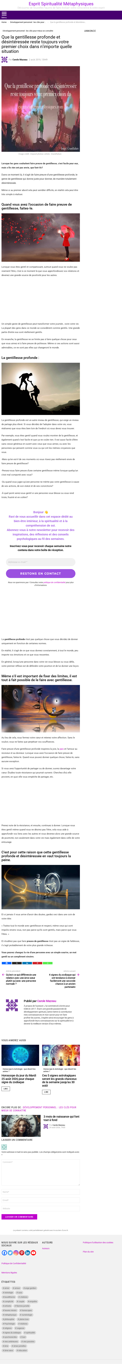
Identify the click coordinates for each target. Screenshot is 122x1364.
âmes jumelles (20, 1346)
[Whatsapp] (48, 963)
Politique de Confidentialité (13, 1263)
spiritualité (30, 1333)
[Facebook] (6, 963)
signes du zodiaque (12, 1333)
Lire (6, 1089)
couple (21, 1301)
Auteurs (45, 1248)
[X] (17, 963)
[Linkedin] (27, 963)
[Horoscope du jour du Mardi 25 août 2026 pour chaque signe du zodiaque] (20, 1055)
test (23, 1337)
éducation (22, 1350)
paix (62, 749)
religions (8, 1328)
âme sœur (8, 1350)
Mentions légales (9, 1272)
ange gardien (30, 1288)
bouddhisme (9, 1297)
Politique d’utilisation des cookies (98, 1242)
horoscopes (27, 1310)
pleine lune (24, 1319)
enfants (7, 1306)
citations (24, 1297)
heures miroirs (10, 1310)
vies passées (28, 1341)
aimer (6, 1288)
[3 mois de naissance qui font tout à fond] (21, 1126)
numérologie (27, 1315)
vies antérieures (11, 1341)
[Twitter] (10, 1252)
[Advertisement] (40, 301)
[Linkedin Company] (27, 1252)
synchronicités (10, 1337)
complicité (8, 1301)
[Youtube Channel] (33, 1252)
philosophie (9, 1319)
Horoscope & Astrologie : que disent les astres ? (19, 1070)
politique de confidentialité (54, 582)
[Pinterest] (37, 963)
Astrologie (8, 1292)
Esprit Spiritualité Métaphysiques (61, 3)
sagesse (20, 1328)
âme (6, 1346)
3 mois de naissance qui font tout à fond (61, 1118)
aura (20, 1292)
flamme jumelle (22, 1306)
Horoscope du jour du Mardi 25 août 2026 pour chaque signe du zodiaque (18, 1079)
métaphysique (10, 1315)
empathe (33, 1301)
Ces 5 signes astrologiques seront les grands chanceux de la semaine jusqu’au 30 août (59, 1080)
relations (23, 1324)
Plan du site (88, 1252)
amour (17, 1288)
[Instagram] (16, 1252)
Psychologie (9, 1324)
